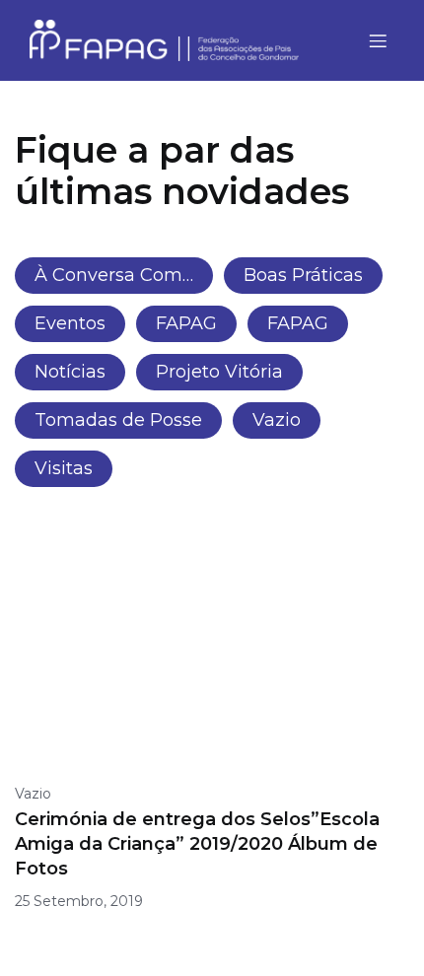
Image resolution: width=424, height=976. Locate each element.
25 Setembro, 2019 (79, 901)
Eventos (70, 323)
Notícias (70, 372)
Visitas (64, 468)
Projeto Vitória (219, 372)
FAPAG (186, 323)
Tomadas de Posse (118, 420)
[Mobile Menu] (377, 40)
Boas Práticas (303, 275)
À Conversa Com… (114, 275)
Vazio (276, 420)
